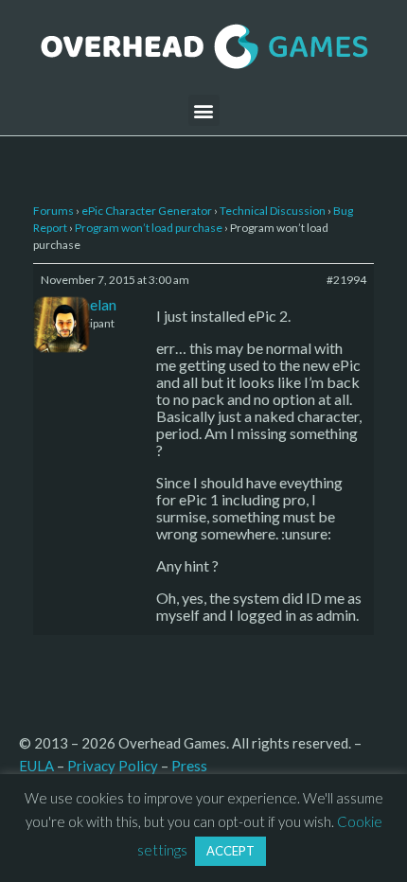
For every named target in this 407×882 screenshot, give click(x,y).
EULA (36, 765)
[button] (204, 110)
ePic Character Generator (146, 210)
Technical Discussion (273, 210)
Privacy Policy (112, 765)
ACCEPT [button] (230, 850)
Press (189, 765)
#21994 (346, 280)
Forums (53, 210)
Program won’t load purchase (148, 227)
